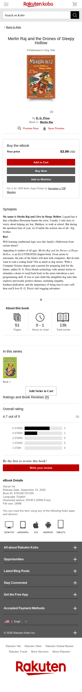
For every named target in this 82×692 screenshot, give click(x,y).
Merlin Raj (46, 122)
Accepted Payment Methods (24, 608)
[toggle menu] (6, 4)
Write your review (41, 467)
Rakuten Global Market (59, 646)
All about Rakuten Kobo (21, 547)
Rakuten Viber (33, 646)
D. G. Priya (43, 118)
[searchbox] (41, 15)
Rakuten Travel (18, 651)
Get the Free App (16, 594)
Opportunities (14, 559)
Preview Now (31, 128)
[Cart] (74, 4)
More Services (39, 651)
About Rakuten (61, 651)
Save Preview (56, 128)
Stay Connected (15, 582)
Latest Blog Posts (17, 571)
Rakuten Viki (13, 646)
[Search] (75, 15)
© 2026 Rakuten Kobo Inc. (20, 632)
